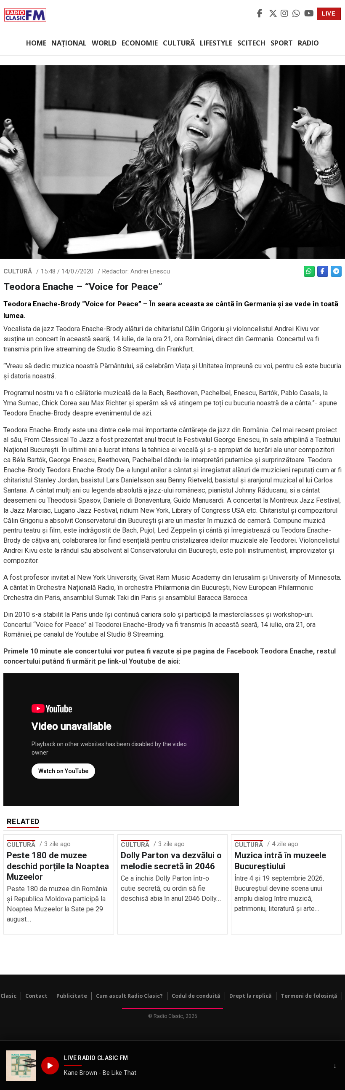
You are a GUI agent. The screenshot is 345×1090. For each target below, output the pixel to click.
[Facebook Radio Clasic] (261, 14)
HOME (36, 43)
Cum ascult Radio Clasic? (129, 995)
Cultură (179, 43)
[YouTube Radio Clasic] (308, 14)
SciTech (251, 43)
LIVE (329, 14)
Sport (282, 43)
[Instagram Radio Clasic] (285, 14)
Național (69, 43)
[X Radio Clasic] (273, 14)
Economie (140, 43)
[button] (21, 1065)
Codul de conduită (196, 995)
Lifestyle (216, 43)
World (104, 43)
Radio (308, 43)
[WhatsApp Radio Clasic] (297, 14)
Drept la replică (250, 995)
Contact (36, 995)
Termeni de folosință (309, 995)
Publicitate (71, 995)
